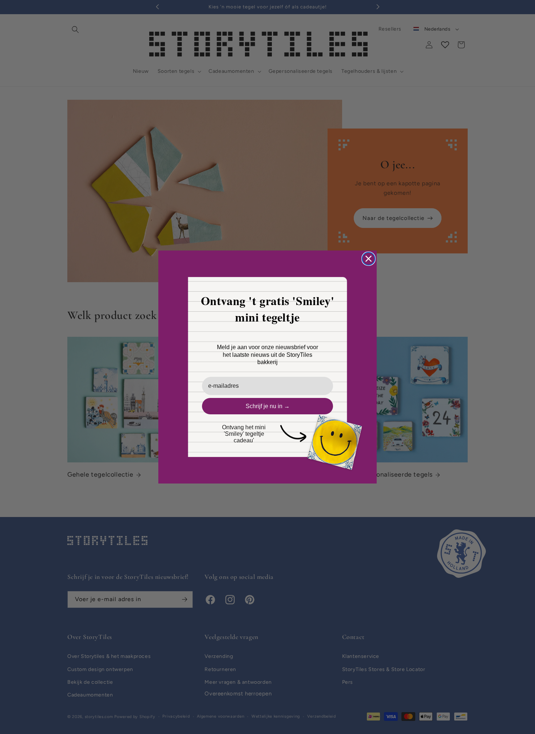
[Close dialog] (368, 258)
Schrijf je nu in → (268, 406)
